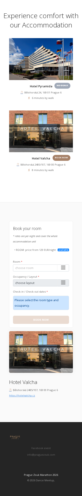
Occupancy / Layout (26, 276)
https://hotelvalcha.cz (22, 395)
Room (17, 261)
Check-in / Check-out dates (30, 291)
